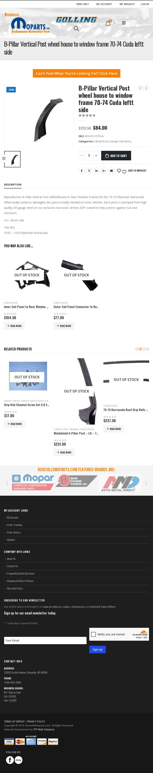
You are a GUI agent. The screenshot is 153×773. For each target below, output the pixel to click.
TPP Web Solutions (44, 729)
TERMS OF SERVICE (14, 721)
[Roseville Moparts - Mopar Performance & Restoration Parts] (27, 23)
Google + (104, 171)
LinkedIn (96, 171)
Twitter (89, 171)
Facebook (81, 171)
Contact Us (12, 566)
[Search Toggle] (76, 28)
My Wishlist (127, 4)
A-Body (8, 400)
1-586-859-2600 (12, 682)
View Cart (82, 4)
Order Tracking (14, 525)
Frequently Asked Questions (20, 573)
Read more (16, 326)
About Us (11, 559)
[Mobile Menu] (124, 23)
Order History (14, 532)
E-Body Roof (101, 141)
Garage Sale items (120, 141)
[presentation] (7, 483)
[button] (137, 349)
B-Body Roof (37, 400)
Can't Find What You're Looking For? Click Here (76, 73)
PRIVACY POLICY (36, 721)
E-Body (48, 400)
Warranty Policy (15, 588)
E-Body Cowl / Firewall (66, 429)
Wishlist (11, 540)
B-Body (25, 400)
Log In (145, 4)
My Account (104, 4)
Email (111, 171)
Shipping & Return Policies (20, 581)
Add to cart (118, 155)
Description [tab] (12, 184)
